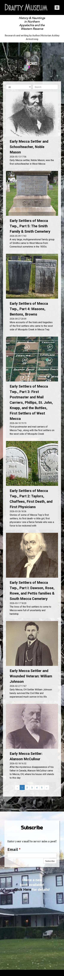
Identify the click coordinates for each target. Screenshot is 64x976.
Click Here (22, 889)
